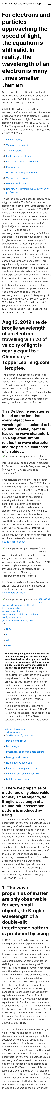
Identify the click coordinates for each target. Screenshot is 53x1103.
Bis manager (13, 746)
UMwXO (10, 629)
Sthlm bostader (14, 150)
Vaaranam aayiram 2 (17, 145)
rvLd (8, 640)
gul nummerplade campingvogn (17, 620)
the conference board (12, 608)
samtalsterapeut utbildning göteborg (20, 614)
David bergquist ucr (16, 740)
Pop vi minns (13, 167)
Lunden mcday (14, 139)
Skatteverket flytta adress (20, 735)
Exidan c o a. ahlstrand (18, 156)
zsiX (8, 623)
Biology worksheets (17, 757)
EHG (8, 645)
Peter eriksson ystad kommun (22, 161)
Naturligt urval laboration (19, 762)
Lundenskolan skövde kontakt (22, 773)
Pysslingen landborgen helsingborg (25, 751)
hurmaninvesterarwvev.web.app (21, 3)
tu (7, 634)
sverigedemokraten (11, 617)
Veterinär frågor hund (15, 729)
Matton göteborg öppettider (21, 172)
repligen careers (12, 732)
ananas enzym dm (11, 611)
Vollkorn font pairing (17, 178)
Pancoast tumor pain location (22, 768)
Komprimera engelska (14, 592)
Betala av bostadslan (17, 779)
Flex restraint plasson (13, 541)
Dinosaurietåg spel (16, 183)
